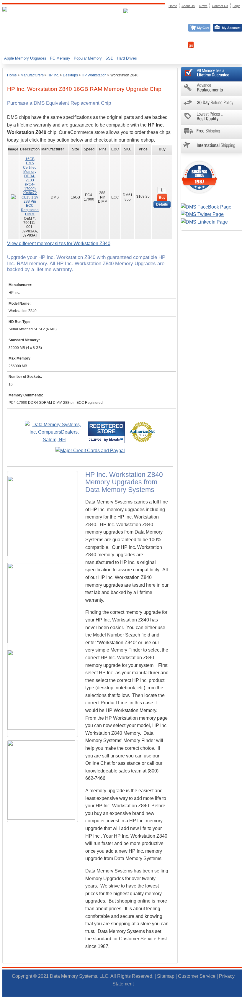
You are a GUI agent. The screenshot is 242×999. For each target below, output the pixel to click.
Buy (162, 198)
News (203, 6)
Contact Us (220, 6)
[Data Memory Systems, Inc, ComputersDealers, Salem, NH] (54, 439)
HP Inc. (53, 75)
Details (162, 204)
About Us (188, 6)
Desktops (70, 75)
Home (12, 75)
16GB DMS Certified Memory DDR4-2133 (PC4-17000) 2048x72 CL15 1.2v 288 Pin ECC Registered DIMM (30, 186)
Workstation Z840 (124, 75)
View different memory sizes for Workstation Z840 (58, 243)
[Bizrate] (117, 439)
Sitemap (165, 976)
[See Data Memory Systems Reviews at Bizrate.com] (106, 432)
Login (236, 6)
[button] (241, 996)
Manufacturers (32, 75)
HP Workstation (94, 75)
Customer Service (196, 976)
